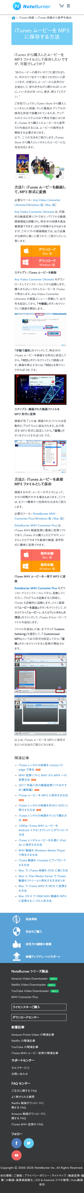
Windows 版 (35, 204)
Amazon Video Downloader (29, 978)
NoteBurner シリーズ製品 (29, 971)
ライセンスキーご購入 (26, 1007)
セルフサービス (20, 1067)
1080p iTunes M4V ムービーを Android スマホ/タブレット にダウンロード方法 (44, 830)
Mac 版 (50, 204)
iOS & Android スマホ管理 (52, 1180)
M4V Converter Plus (24, 997)
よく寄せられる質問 (22, 1096)
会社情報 (6, 1175)
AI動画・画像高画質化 (19, 1180)
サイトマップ (59, 1175)
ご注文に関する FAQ (24, 1090)
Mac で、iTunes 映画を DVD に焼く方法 (43, 870)
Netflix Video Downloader (28, 984)
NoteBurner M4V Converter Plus (35, 525)
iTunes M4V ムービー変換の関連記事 (34, 1053)
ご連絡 (18, 1175)
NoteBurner (31, 7)
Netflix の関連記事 (23, 1040)
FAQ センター (20, 1083)
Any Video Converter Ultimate (34, 211)
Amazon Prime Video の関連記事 (32, 1034)
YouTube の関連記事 (24, 1047)
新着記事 (17, 1027)
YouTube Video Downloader (30, 991)
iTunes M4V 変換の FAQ (27, 1124)
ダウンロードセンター (26, 1017)
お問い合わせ (19, 1074)
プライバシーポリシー (37, 1175)
